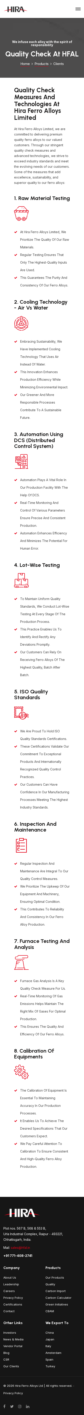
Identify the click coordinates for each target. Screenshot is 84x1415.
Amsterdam (53, 1353)
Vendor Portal (12, 1346)
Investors (9, 1332)
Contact (9, 1311)
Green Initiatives (56, 1304)
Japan (49, 1339)
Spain (49, 1359)
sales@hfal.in (20, 1247)
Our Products (54, 1277)
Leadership (11, 1284)
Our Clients (11, 1366)
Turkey (50, 1366)
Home (25, 64)
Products (41, 64)
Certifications (12, 1304)
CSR (6, 1359)
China (49, 1332)
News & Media (13, 1339)
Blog (6, 1353)
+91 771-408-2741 (17, 1256)
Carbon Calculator (58, 1297)
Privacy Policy (13, 1297)
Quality (50, 1284)
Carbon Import (55, 1291)
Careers (9, 1291)
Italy (48, 1346)
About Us (9, 1277)
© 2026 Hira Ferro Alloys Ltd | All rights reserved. (37, 1385)
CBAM (49, 1311)
